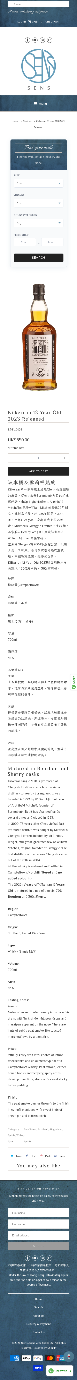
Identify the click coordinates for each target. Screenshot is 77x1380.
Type (17, 175)
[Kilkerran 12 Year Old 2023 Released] (38, 336)
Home (38, 1299)
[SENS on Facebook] (27, 40)
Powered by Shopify (44, 1347)
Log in (21, 21)
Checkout (52, 21)
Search (38, 258)
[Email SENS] (49, 40)
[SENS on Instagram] (42, 40)
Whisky (20, 1135)
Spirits (11, 1135)
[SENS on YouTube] (35, 40)
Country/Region (25, 215)
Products (27, 121)
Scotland (43, 1129)
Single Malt (55, 1129)
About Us (38, 1315)
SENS (24, 1342)
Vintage (19, 195)
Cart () (37, 21)
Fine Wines (30, 1129)
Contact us (39, 1332)
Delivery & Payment (38, 1324)
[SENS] (38, 69)
